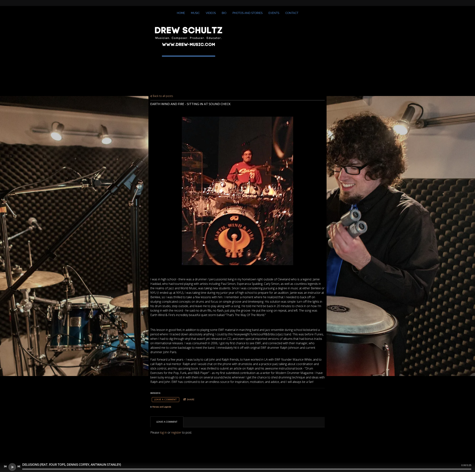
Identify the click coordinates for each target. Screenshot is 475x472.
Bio (224, 13)
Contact (291, 13)
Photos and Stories (247, 13)
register (176, 432)
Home (181, 13)
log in (163, 432)
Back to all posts (162, 96)
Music (195, 13)
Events (273, 13)
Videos (211, 13)
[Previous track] (5, 466)
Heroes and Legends (161, 406)
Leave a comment (165, 399)
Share (190, 399)
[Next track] (18, 466)
